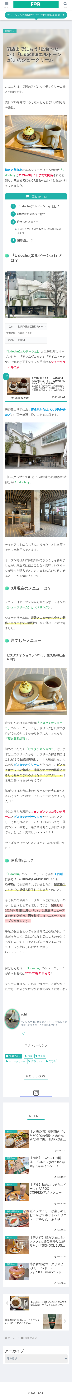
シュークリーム (17, 1061)
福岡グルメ (15, 1056)
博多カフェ (37, 1061)
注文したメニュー (28, 221)
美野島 (52, 1061)
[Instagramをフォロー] (23, 1033)
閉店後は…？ (25, 240)
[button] (64, 796)
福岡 (30, 1056)
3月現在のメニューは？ (31, 214)
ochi (24, 1014)
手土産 (41, 1056)
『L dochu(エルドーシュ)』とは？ (38, 206)
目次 (34, 196)
